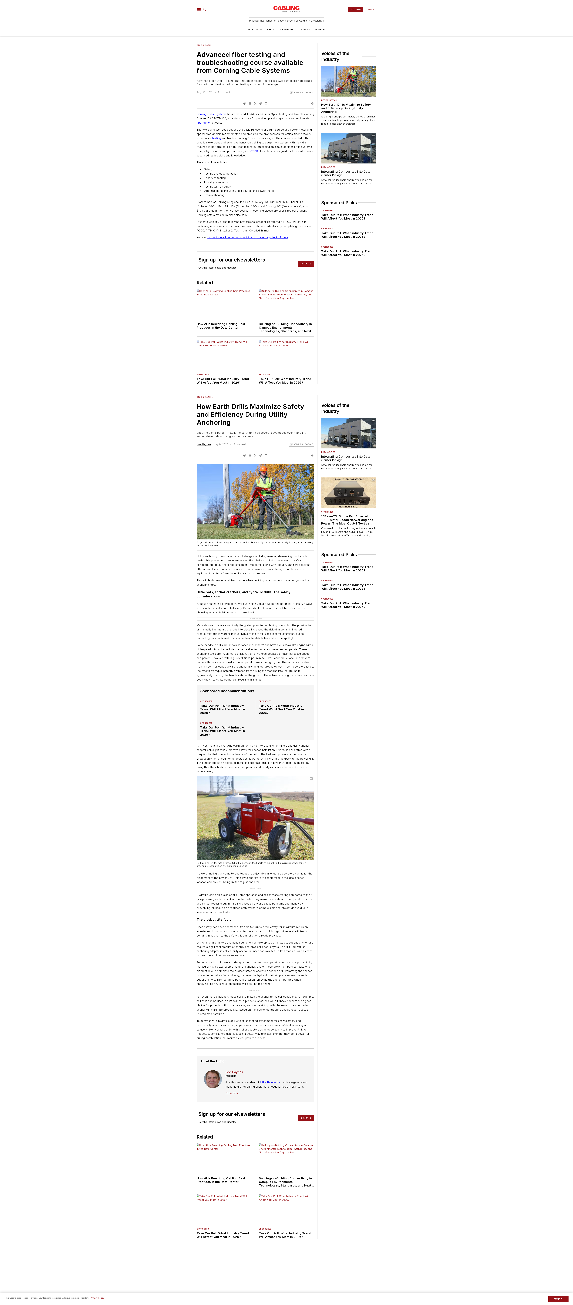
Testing (305, 29)
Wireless (320, 29)
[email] (266, 103)
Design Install (287, 29)
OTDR (254, 151)
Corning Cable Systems (211, 114)
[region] (286, 1299)
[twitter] (255, 103)
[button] (199, 9)
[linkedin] (249, 103)
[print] (312, 103)
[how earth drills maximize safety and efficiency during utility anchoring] (348, 81)
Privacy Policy (97, 1298)
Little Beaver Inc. (271, 1064)
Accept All (558, 1299)
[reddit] (260, 103)
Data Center (255, 29)
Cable (270, 29)
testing (216, 138)
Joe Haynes (204, 444)
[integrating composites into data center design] (348, 148)
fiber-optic (203, 122)
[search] (204, 9)
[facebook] (244, 103)
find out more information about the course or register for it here (247, 237)
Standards (327, 512)
